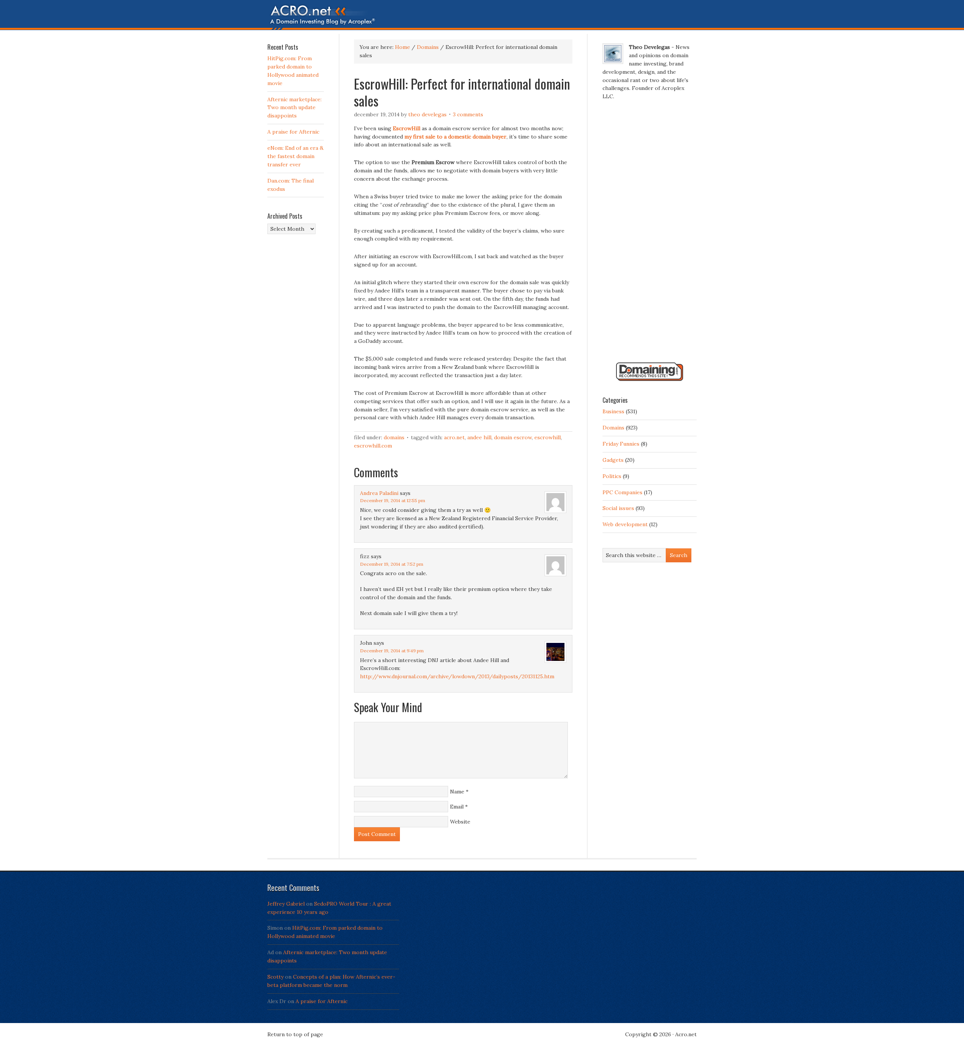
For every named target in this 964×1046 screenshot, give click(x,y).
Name (457, 791)
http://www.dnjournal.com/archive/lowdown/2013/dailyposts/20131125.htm (457, 676)
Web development (625, 524)
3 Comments (468, 114)
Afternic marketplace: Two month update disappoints (294, 107)
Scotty (275, 976)
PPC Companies (622, 492)
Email (457, 806)
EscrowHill (547, 437)
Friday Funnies (620, 443)
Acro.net (454, 437)
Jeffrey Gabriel (286, 903)
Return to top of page (295, 1034)
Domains (394, 437)
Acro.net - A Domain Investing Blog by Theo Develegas (482, 17)
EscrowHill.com (373, 445)
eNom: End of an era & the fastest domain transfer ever (295, 156)
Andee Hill (479, 437)
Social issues (618, 508)
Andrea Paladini (379, 493)
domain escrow (513, 437)
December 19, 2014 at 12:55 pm (392, 500)
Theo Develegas (427, 114)
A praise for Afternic (293, 131)
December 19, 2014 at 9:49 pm (392, 650)
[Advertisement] (649, 234)
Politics (611, 476)
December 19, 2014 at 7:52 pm (391, 564)
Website (460, 821)
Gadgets (613, 460)
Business (613, 411)
